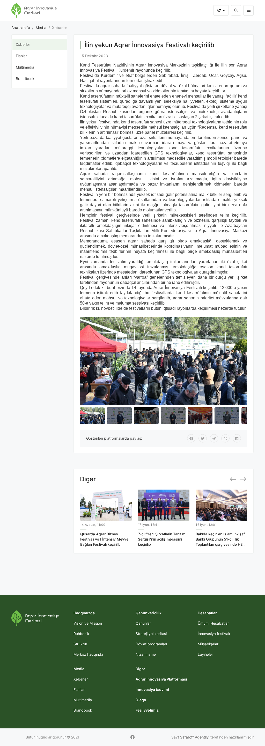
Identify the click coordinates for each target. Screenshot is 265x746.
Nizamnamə (146, 654)
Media (41, 27)
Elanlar (21, 56)
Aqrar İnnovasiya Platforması (161, 679)
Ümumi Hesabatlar (213, 623)
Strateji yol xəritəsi (151, 633)
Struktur (80, 644)
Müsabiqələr (208, 644)
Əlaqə (141, 700)
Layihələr (205, 654)
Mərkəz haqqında (88, 654)
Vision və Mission (87, 623)
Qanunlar (143, 623)
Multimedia (25, 67)
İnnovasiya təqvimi (152, 689)
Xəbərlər (23, 44)
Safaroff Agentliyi (194, 737)
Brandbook (25, 78)
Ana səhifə (20, 27)
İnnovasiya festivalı (214, 633)
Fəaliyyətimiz (147, 710)
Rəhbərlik (81, 633)
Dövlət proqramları (151, 644)
